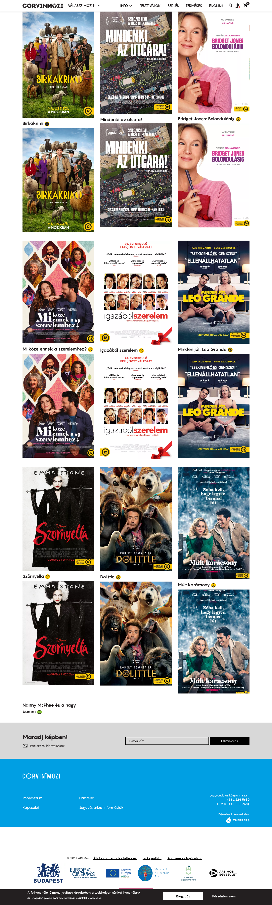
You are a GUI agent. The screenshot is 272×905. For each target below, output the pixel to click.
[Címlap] (43, 6)
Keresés (232, 5)
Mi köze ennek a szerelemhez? (55, 349)
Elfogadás (183, 896)
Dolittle (107, 576)
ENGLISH (216, 6)
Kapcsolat (31, 807)
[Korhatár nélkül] (39, 711)
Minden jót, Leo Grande (202, 349)
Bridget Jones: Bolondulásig (206, 118)
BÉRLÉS (173, 6)
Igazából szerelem (119, 350)
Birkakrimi (33, 123)
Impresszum (32, 798)
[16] (238, 119)
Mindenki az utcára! (121, 119)
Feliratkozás (229, 741)
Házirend (86, 798)
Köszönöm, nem (224, 896)
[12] (47, 123)
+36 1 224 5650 (238, 799)
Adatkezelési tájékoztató (184, 858)
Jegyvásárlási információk (101, 807)
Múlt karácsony (194, 584)
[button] (240, 5)
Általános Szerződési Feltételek (115, 858)
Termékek (194, 6)
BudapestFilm (152, 858)
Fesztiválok (150, 6)
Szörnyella (33, 576)
